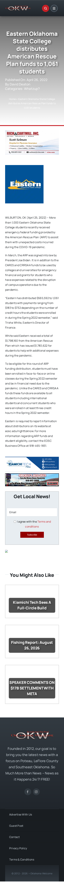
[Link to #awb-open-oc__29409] (54, 8)
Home (12, 99)
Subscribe (32, 534)
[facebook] (27, 791)
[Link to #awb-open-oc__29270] (45, 8)
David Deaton (20, 84)
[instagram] (36, 791)
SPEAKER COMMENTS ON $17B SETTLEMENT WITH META (32, 688)
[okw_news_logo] (18, 7)
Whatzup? (32, 88)
